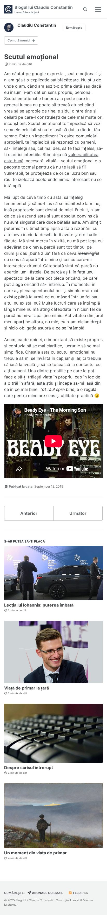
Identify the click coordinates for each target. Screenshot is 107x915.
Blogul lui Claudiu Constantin (44, 9)
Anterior (28, 513)
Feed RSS (80, 893)
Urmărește (74, 28)
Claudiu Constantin (36, 25)
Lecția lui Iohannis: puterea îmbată (38, 605)
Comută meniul (19, 40)
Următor (77, 513)
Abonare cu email (47, 893)
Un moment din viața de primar (35, 852)
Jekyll (75, 900)
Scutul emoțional (31, 57)
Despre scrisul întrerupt (28, 767)
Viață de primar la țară (26, 688)
